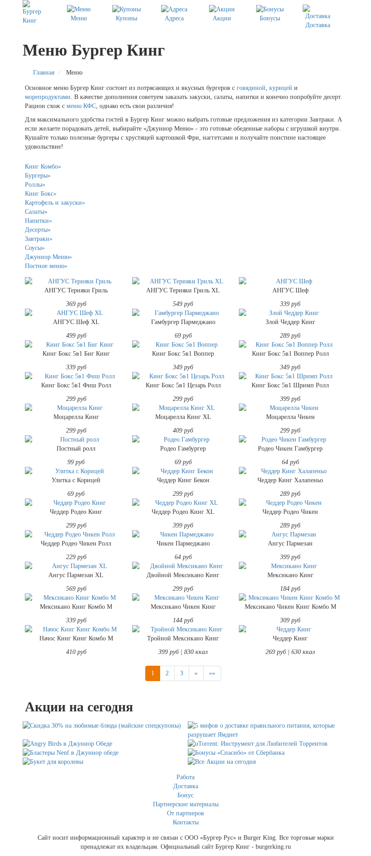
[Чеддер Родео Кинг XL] (183, 503)
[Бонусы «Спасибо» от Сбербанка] (268, 752)
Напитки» (38, 220)
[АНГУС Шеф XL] (76, 313)
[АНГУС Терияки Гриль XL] (183, 281)
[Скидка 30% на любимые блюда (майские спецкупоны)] (103, 725)
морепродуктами (48, 97)
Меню (79, 18)
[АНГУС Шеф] (290, 281)
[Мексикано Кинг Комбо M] (76, 597)
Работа (185, 777)
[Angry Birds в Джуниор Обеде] (103, 743)
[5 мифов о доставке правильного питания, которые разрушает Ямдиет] (268, 730)
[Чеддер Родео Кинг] (76, 503)
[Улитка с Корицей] (76, 471)
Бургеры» (38, 175)
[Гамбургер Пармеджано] (183, 313)
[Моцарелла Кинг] (76, 408)
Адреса (174, 18)
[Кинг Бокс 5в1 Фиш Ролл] (76, 376)
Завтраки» (38, 238)
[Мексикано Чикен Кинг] (183, 597)
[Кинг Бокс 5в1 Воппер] (183, 344)
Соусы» (35, 248)
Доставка (317, 25)
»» (212, 673)
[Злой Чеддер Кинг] (290, 313)
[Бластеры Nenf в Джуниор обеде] (103, 752)
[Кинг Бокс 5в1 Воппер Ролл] (290, 344)
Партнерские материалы (186, 804)
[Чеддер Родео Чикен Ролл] (76, 534)
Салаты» (36, 211)
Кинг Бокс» (41, 193)
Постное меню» (46, 266)
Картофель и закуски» (55, 202)
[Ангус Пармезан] (290, 534)
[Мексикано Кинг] (290, 566)
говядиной (251, 88)
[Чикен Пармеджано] (183, 534)
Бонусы (270, 18)
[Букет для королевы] (103, 762)
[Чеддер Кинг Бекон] (183, 471)
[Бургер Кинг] (34, 12)
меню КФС (81, 106)
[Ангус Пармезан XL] (76, 566)
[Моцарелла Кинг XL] (183, 408)
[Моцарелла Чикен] (290, 408)
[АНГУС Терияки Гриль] (76, 281)
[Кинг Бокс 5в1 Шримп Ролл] (290, 376)
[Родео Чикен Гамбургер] (290, 439)
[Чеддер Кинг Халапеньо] (290, 471)
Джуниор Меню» (48, 257)
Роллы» (35, 184)
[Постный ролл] (76, 439)
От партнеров (185, 813)
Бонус (185, 795)
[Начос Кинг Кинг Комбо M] (76, 629)
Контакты (186, 822)
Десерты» (38, 229)
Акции (222, 18)
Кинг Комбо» (43, 166)
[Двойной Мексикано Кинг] (183, 566)
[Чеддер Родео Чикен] (290, 503)
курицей (280, 88)
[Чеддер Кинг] (290, 629)
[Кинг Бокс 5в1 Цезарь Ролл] (183, 376)
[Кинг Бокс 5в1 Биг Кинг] (76, 344)
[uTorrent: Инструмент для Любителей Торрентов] (268, 743)
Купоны (126, 18)
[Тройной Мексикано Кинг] (183, 629)
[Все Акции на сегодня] (268, 762)
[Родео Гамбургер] (183, 439)
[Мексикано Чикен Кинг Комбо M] (290, 597)
